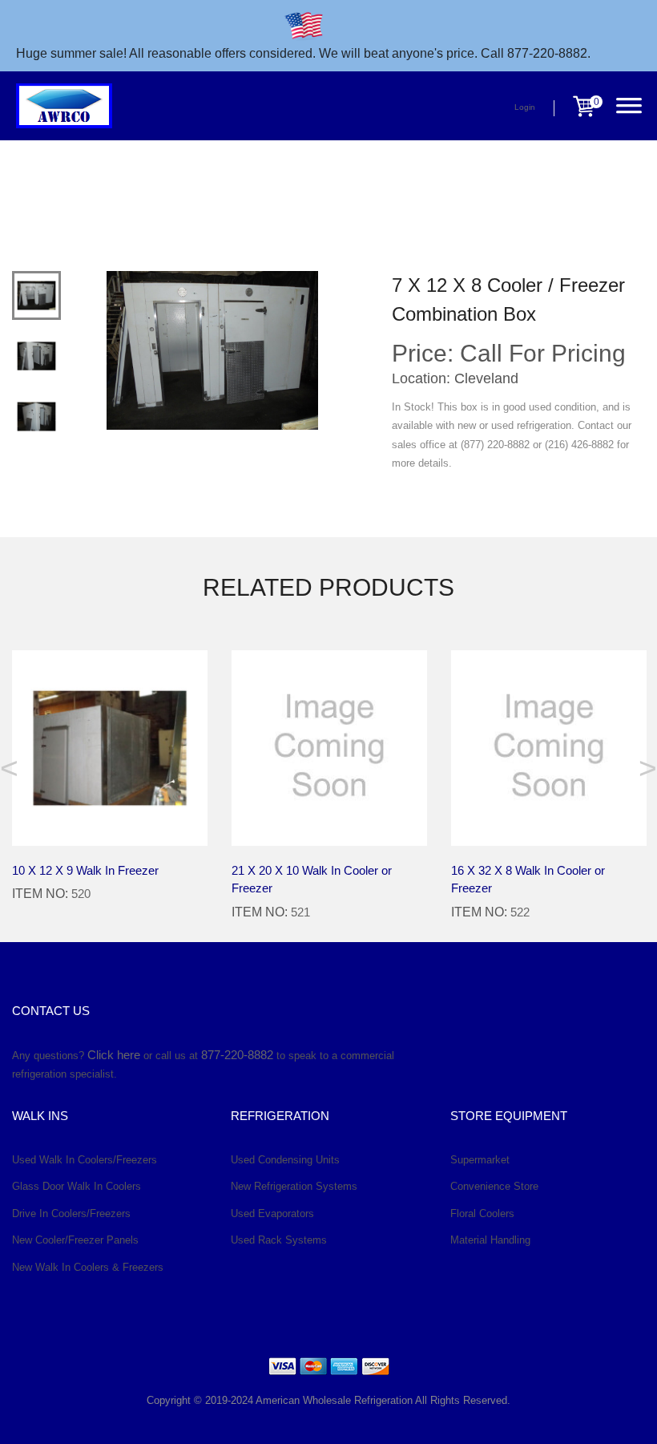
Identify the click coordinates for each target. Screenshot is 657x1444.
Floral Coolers (482, 1213)
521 (300, 912)
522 (520, 912)
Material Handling (490, 1240)
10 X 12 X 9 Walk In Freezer (85, 870)
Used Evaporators (272, 1213)
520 (81, 893)
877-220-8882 (237, 1055)
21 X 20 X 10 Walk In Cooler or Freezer (312, 880)
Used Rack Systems (279, 1240)
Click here (113, 1055)
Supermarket (480, 1160)
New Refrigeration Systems (294, 1186)
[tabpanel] (212, 350)
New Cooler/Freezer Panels (75, 1240)
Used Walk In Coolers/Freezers (84, 1160)
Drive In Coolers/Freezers (71, 1213)
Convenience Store (494, 1186)
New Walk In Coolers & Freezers (87, 1267)
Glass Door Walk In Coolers (76, 1186)
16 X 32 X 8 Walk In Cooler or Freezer (528, 880)
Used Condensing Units (285, 1160)
